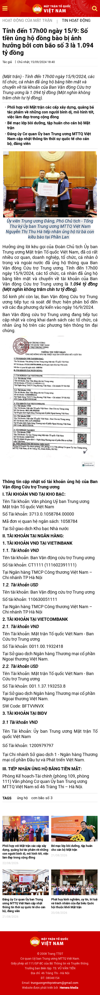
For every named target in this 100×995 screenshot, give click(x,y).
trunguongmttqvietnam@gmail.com (54, 983)
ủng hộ (22, 798)
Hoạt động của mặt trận (27, 20)
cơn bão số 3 (41, 798)
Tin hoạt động (76, 20)
